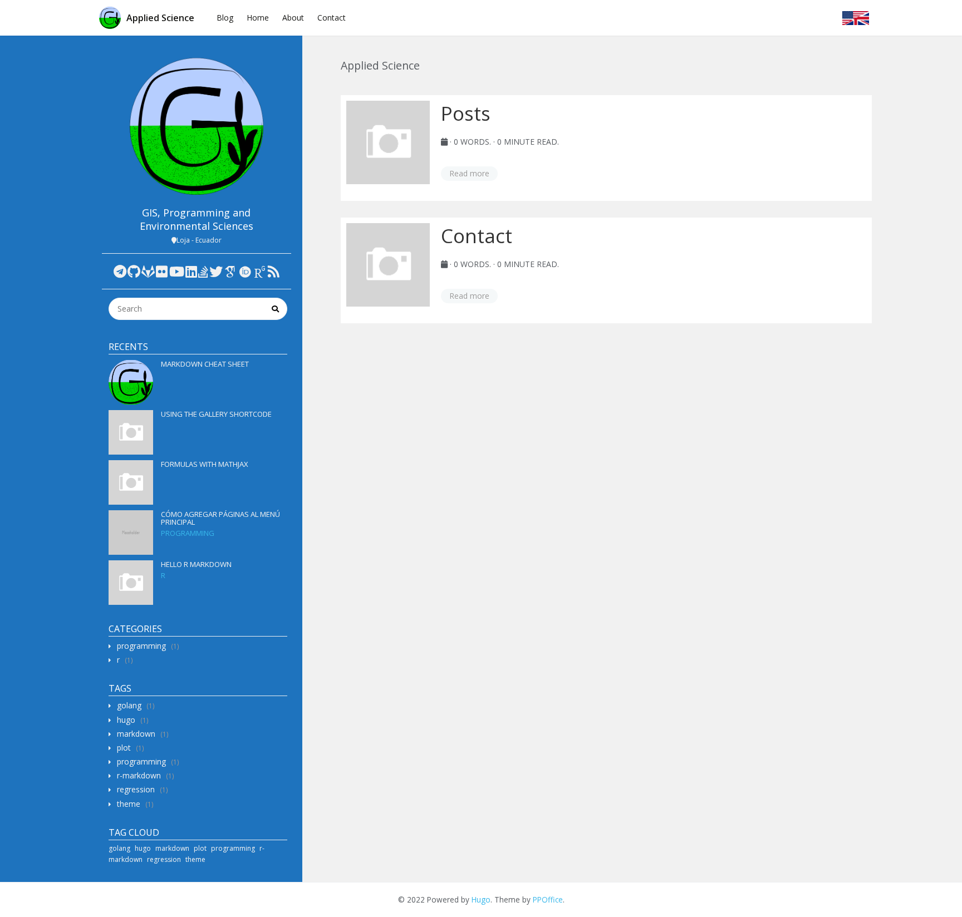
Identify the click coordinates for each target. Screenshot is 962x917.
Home (258, 17)
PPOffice (548, 899)
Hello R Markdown (196, 564)
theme (129, 803)
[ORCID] (245, 271)
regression (136, 789)
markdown (136, 733)
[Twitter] (216, 271)
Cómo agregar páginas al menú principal (220, 518)
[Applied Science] (197, 126)
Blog (225, 17)
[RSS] (273, 271)
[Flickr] (162, 271)
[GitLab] (148, 271)
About (293, 17)
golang (129, 705)
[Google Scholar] (230, 271)
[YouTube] (176, 271)
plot (124, 747)
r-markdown (139, 775)
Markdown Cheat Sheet (205, 364)
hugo (126, 719)
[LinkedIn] (191, 271)
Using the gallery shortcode (216, 414)
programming (187, 533)
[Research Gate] (260, 271)
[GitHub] (133, 271)
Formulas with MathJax (204, 464)
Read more (469, 173)
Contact (331, 17)
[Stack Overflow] (203, 271)
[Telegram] (120, 271)
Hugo (481, 899)
